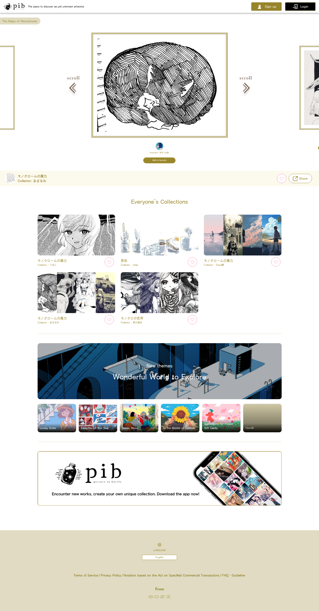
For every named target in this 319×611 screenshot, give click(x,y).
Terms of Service (86, 575)
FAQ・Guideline (233, 575)
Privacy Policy (111, 575)
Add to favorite (159, 160)
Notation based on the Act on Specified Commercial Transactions (172, 575)
